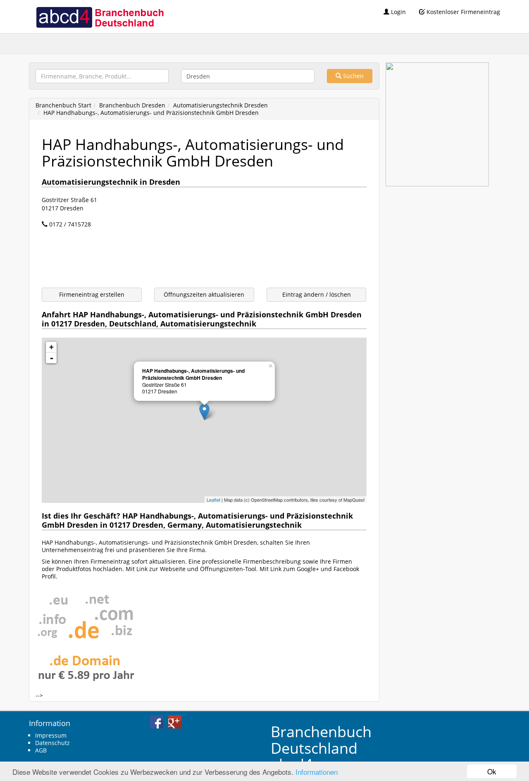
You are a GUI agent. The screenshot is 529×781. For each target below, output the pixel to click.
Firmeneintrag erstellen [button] (91, 294)
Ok (491, 771)
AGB (41, 750)
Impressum (51, 735)
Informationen (316, 772)
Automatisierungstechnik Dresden (220, 105)
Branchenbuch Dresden (132, 105)
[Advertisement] (192, 259)
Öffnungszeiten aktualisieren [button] (204, 294)
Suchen (352, 76)
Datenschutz (52, 743)
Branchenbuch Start (63, 105)
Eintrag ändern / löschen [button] (316, 294)
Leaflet (213, 499)
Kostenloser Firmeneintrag (462, 12)
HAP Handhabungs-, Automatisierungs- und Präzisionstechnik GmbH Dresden (151, 113)
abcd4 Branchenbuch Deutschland (99, 16)
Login (397, 12)
